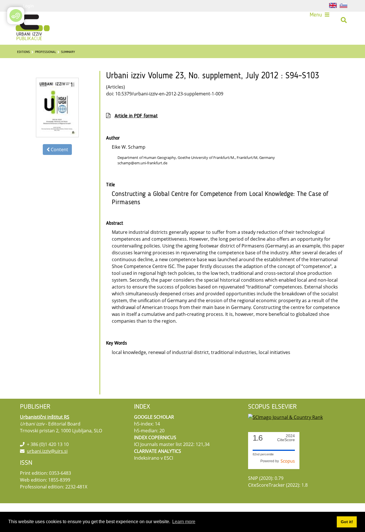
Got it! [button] (347, 521)
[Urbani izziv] (25, 20)
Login (28, 6)
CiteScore (286, 438)
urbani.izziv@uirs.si (47, 451)
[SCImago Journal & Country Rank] (285, 417)
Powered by (270, 461)
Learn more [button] (183, 521)
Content (59, 149)
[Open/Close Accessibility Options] (15, 15)
